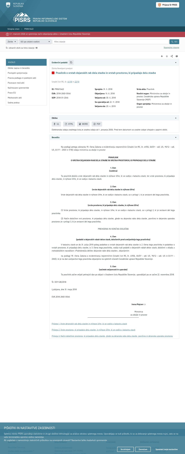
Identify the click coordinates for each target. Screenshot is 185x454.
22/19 (77, 82)
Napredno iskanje (171, 47)
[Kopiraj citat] (71, 62)
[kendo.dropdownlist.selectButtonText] (49, 41)
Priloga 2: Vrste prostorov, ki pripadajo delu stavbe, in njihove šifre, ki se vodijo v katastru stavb (93, 330)
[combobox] (35, 41)
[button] (114, 62)
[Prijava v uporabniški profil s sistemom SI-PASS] (167, 5)
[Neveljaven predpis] (53, 72)
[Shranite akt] (166, 56)
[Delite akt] (171, 56)
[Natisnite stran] (176, 56)
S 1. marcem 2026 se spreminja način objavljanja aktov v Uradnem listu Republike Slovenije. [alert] (50, 34)
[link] (13, 29)
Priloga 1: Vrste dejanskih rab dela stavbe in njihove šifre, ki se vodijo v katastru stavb (89, 324)
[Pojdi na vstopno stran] (15, 7)
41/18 (69, 82)
